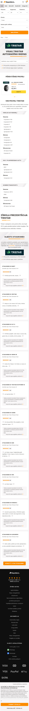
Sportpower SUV (8, 172)
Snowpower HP (8, 142)
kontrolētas (12, 245)
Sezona (6, 24)
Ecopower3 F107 (8, 122)
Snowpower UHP (8, 145)
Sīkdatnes (14, 611)
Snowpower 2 (7, 140)
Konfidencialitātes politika (14, 608)
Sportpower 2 (7, 129)
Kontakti (14, 656)
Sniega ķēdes (14, 627)
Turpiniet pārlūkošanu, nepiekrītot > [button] (20, 684)
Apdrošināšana (14, 590)
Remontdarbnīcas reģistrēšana (14, 598)
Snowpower (7, 137)
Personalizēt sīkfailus (14, 708)
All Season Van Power (9, 206)
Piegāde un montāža (14, 638)
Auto (2, 6)
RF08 (5, 194)
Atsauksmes (14, 595)
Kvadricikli (17, 6)
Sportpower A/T (8, 169)
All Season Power (8, 150)
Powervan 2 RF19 (8, 192)
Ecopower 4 (7, 124)
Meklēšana (14, 32)
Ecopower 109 (7, 127)
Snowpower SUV (8, 178)
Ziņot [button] (5, 284)
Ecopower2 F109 (8, 119)
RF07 (5, 167)
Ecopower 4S (7, 153)
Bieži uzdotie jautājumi (14, 659)
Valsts (14, 606)
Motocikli (11, 6)
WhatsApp (12, 650)
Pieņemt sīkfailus (14, 704)
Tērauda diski (14, 622)
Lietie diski (14, 625)
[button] (8, 282)
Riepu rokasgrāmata (14, 593)
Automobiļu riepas (14, 620)
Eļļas (14, 633)
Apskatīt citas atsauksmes (14, 563)
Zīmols (2, 17)
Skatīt (18, 91)
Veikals (14, 630)
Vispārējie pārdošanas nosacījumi (14, 603)
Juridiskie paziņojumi (14, 600)
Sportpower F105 (8, 131)
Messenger (12, 653)
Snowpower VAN (8, 200)
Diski (6, 6)
